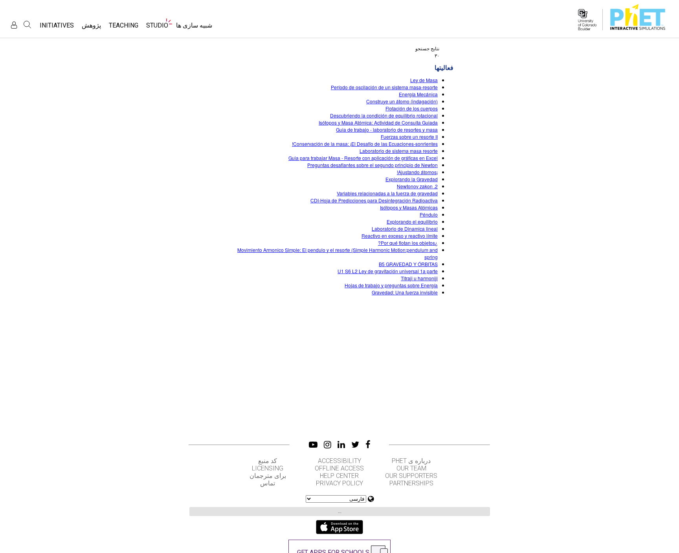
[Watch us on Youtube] (313, 444)
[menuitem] (194, 27)
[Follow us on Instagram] (327, 444)
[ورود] (14, 25)
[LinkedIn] (341, 444)
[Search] (27, 25)
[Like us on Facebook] (368, 444)
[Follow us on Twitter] (355, 444)
